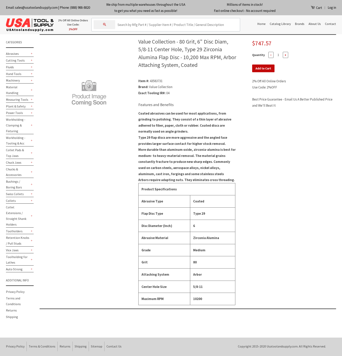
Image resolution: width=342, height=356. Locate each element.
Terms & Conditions (42, 346)
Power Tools (14, 113)
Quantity (258, 55)
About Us (315, 24)
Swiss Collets (15, 194)
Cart (318, 8)
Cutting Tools (15, 60)
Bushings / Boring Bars (14, 184)
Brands (299, 24)
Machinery (13, 80)
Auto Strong (14, 269)
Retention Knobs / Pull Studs (17, 240)
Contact (330, 24)
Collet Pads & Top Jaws (15, 153)
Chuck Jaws (13, 162)
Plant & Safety (16, 106)
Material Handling (12, 90)
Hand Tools (13, 74)
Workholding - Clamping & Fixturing (15, 125)
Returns (11, 310)
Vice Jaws (12, 250)
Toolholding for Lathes (17, 260)
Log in (332, 7)
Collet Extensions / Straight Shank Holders (16, 215)
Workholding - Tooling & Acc (15, 140)
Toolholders (14, 231)
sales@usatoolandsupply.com (36, 7)
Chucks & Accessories (14, 172)
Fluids (10, 67)
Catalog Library (280, 24)
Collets (11, 201)
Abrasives (12, 54)
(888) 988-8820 (80, 7)
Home (261, 24)
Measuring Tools (17, 100)
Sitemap (96, 346)
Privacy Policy (15, 292)
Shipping (12, 317)
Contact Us (114, 346)
